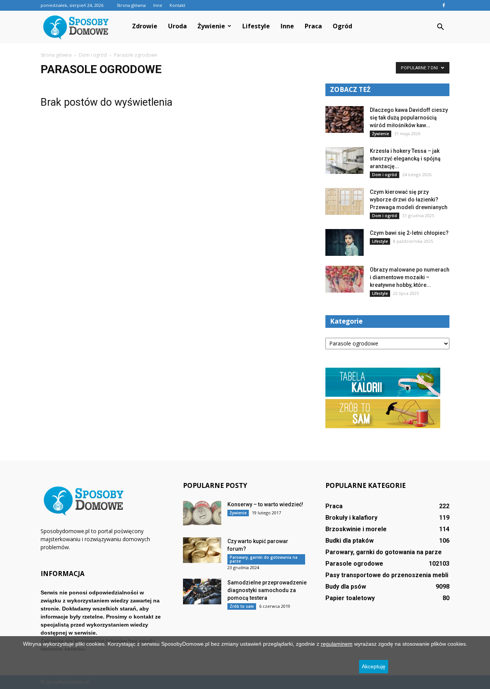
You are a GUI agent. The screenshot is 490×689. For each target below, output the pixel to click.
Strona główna (131, 5)
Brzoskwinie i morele (356, 529)
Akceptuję (373, 666)
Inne (157, 5)
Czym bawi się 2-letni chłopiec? (409, 233)
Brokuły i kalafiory (351, 517)
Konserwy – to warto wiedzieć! (265, 504)
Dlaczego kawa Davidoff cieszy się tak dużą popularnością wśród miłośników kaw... (409, 117)
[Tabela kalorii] (382, 395)
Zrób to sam (242, 606)
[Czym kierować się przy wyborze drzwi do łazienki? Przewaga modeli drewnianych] (344, 201)
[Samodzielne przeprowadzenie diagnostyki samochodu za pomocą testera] (202, 591)
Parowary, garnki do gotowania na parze (263, 559)
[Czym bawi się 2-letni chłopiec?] (344, 242)
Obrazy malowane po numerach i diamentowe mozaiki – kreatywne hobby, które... (409, 277)
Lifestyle (256, 26)
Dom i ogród (384, 174)
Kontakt (177, 5)
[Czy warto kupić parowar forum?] (202, 550)
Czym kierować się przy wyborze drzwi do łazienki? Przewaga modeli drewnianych (409, 199)
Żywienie (211, 26)
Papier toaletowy (350, 598)
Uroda (177, 26)
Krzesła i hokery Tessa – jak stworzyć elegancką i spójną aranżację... (405, 158)
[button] (440, 27)
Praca (313, 26)
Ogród (342, 26)
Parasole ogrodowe (354, 563)
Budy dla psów (345, 586)
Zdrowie (144, 26)
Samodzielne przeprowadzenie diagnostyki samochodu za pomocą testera (267, 590)
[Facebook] (443, 5)
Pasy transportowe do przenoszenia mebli (386, 575)
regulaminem (337, 644)
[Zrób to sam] (382, 426)
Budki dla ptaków (349, 540)
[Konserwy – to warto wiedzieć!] (202, 513)
